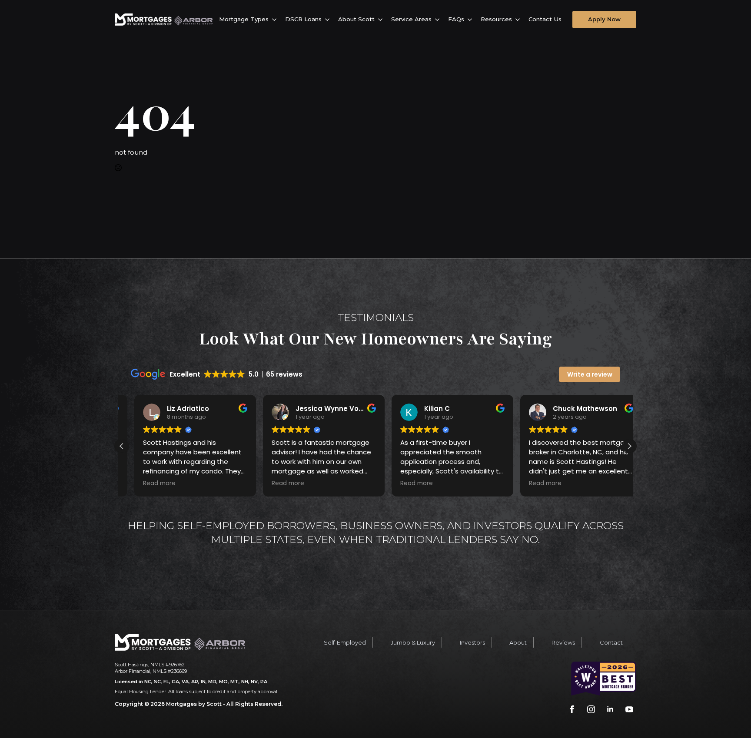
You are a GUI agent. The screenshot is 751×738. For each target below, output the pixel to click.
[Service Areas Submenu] (439, 19)
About (518, 642)
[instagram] (591, 709)
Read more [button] (146, 483)
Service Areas (411, 19)
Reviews (563, 642)
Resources (496, 19)
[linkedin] (610, 709)
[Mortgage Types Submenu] (276, 19)
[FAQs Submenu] (471, 19)
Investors (472, 642)
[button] (629, 446)
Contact (611, 642)
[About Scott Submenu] (382, 19)
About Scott (356, 19)
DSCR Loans (303, 19)
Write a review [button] (589, 374)
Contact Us (545, 19)
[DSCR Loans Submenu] (329, 19)
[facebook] (572, 709)
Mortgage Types (244, 19)
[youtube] (629, 709)
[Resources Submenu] (519, 19)
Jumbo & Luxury (413, 642)
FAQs (456, 19)
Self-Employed (345, 642)
